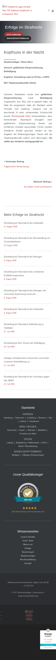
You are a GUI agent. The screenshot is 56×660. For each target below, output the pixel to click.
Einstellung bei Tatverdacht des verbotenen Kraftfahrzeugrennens (24, 273)
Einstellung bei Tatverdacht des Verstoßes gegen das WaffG (26, 378)
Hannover (19, 418)
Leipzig (10, 442)
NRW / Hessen (27, 426)
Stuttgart (16, 455)
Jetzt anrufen (14, 35)
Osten (28, 439)
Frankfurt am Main (28, 433)
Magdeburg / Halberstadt (27, 442)
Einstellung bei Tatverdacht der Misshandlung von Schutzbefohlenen (27, 240)
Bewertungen (28, 552)
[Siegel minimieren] (54, 631)
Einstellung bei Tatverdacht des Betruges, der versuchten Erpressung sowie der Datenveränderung (25, 292)
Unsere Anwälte (28, 537)
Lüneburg (31, 418)
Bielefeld (42, 430)
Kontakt (28, 563)
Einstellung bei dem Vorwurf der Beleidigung (24, 343)
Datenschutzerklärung (28, 596)
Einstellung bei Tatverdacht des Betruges (23, 256)
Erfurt (44, 442)
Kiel (50, 418)
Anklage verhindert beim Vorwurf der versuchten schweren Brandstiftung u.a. (26, 360)
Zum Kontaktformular (18, 38)
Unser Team (27, 540)
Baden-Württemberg (28, 451)
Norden (28, 414)
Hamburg (8, 418)
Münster (31, 430)
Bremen (42, 418)
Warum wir (28, 544)
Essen (22, 430)
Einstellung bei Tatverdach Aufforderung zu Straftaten (24, 326)
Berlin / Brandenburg (28, 446)
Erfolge (28, 548)
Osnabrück (34, 421)
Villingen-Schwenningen (33, 455)
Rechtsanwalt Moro (21, 116)
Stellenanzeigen (28, 556)
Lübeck (23, 421)
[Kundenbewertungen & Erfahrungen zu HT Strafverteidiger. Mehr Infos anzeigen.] (28, 503)
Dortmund (11, 430)
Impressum (38, 592)
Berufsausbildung (28, 559)
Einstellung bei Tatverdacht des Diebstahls (23, 223)
